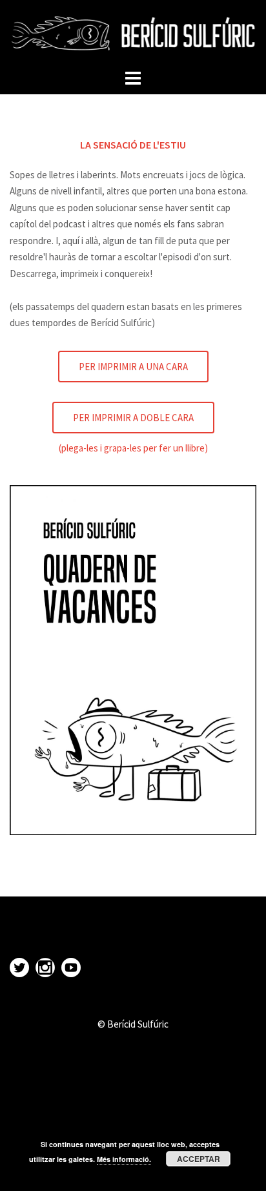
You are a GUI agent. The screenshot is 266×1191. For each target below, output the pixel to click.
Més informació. (124, 1159)
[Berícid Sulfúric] (133, 32)
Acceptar (198, 1159)
